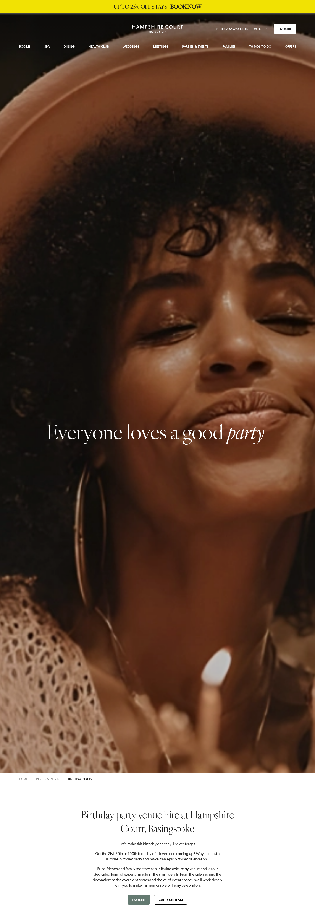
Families (228, 46)
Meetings (160, 46)
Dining (68, 46)
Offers (290, 46)
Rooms (25, 46)
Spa (47, 46)
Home (23, 779)
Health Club (98, 46)
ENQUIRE (285, 29)
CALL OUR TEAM (171, 900)
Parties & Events (195, 46)
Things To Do (260, 46)
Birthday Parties (80, 779)
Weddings (131, 46)
